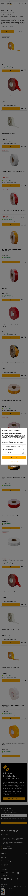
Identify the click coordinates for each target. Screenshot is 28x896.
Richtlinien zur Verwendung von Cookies (11, 436)
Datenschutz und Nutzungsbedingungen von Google (14, 442)
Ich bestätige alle (14, 457)
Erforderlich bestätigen (14, 461)
